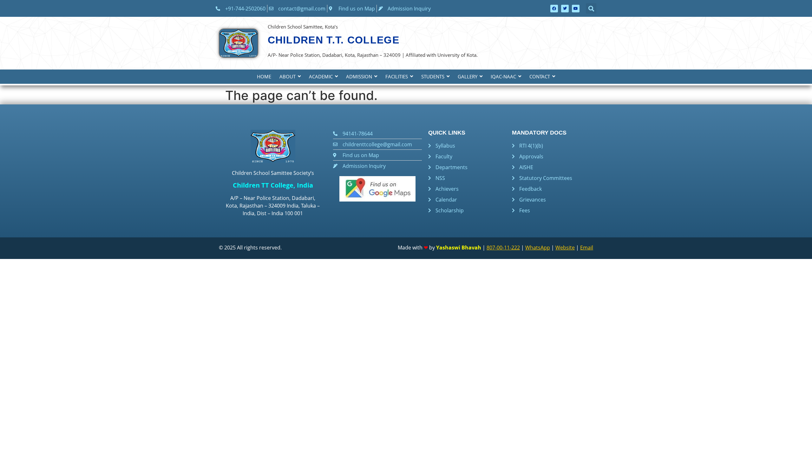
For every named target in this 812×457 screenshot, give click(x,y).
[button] (591, 8)
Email (586, 247)
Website (565, 247)
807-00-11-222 (503, 247)
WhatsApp (537, 247)
